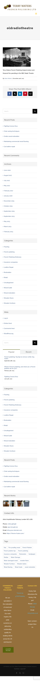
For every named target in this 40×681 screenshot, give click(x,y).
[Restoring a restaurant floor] (6, 502)
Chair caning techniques (11, 130)
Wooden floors (8, 297)
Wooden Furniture (9, 563)
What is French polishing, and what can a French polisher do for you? (19, 367)
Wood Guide (8, 287)
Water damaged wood (11, 560)
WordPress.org (8, 333)
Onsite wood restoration (11, 135)
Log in (6, 317)
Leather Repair (8, 266)
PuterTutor (16, 668)
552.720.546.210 (13, 526)
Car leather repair (9, 146)
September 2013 (9, 215)
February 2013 (8, 231)
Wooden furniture (9, 302)
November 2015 (9, 200)
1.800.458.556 (12, 523)
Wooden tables (21, 563)
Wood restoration (9, 292)
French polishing (9, 251)
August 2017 (8, 174)
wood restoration (30, 566)
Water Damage (15, 556)
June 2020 (7, 169)
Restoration (7, 272)
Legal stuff (22, 668)
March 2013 (7, 226)
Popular (11, 351)
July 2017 (7, 180)
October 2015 (8, 205)
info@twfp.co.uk (33, 612)
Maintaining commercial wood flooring (16, 141)
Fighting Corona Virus (11, 125)
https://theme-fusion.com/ (15, 533)
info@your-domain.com (14, 529)
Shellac (6, 556)
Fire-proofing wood (14, 547)
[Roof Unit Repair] (26, 502)
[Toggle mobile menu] (36, 13)
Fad (5, 547)
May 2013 (7, 221)
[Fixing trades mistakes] (13, 502)
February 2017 (8, 190)
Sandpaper (32, 553)
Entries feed (8, 323)
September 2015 (9, 210)
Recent (28, 351)
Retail (6, 277)
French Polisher (27, 547)
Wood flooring (8, 566)
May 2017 (7, 185)
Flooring (6, 246)
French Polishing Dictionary (12, 256)
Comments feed (9, 328)
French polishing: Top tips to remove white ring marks (19, 357)
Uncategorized (8, 282)
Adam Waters (8, 77)
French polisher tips (10, 550)
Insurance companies (11, 261)
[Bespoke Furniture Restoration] (19, 502)
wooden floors (24, 560)
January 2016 (8, 195)
